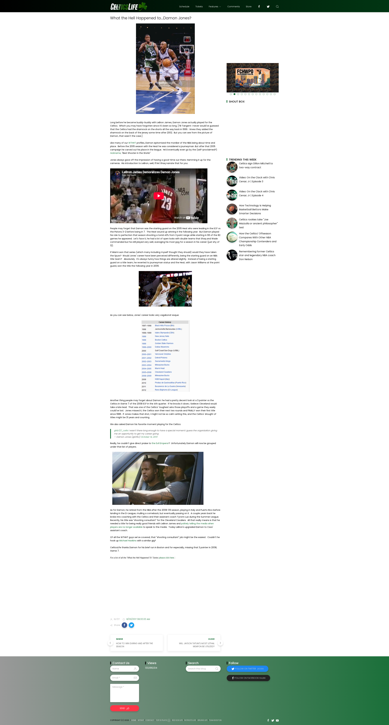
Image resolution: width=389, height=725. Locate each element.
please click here (166, 558)
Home (133, 720)
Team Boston (215, 720)
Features (213, 6)
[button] (124, 625)
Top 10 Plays (161, 720)
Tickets (199, 6)
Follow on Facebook (249, 677)
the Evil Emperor (160, 443)
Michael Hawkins (127, 540)
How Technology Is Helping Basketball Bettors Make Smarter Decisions (255, 209)
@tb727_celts (121, 430)
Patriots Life (190, 720)
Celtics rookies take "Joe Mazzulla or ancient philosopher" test (258, 223)
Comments (233, 6)
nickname (115, 153)
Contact (149, 720)
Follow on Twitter (249, 668)
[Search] (277, 6)
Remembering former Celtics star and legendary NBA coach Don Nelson (257, 255)
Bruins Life (203, 720)
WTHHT (132, 142)
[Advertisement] (165, 591)
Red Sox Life (177, 720)
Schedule (184, 6)
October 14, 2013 (149, 436)
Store (248, 6)
